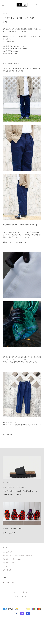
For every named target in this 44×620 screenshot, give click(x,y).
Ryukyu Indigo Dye (8, 41)
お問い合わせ (7, 570)
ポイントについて (9, 566)
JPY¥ (16, 592)
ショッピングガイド (9, 552)
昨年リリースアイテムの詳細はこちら (15, 242)
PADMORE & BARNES (20, 49)
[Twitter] (8, 582)
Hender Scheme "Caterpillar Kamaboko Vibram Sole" (20, 491)
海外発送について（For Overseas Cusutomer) (17, 556)
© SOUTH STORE (22, 597)
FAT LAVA (9, 533)
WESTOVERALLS (18, 46)
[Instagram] (13, 582)
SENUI (15, 54)
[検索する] (37, 5)
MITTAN (15, 51)
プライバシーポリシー (10, 563)
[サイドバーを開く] (3, 4)
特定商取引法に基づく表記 (12, 559)
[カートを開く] (41, 5)
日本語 (25, 592)
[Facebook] (3, 582)
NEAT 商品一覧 (8, 435)
